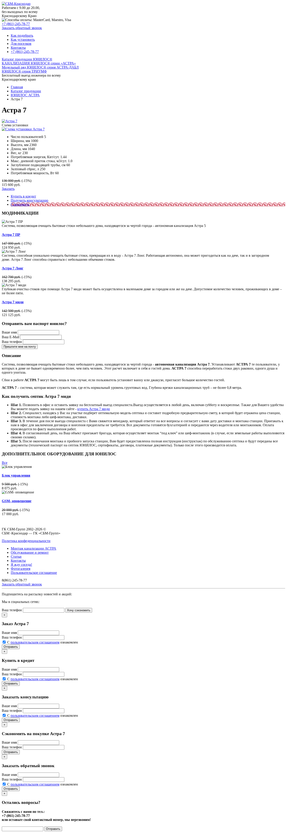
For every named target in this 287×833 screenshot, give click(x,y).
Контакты (18, 48)
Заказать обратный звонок (22, 28)
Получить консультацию (29, 200)
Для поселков (21, 43)
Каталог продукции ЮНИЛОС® (27, 59)
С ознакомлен (42, 642)
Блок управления (16, 475)
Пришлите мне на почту (20, 346)
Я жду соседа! (21, 564)
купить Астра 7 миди (93, 409)
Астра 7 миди (13, 302)
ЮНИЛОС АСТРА (25, 95)
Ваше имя (9, 332)
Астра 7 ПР (11, 235)
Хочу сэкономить (78, 610)
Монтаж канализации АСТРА (33, 548)
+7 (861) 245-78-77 (16, 24)
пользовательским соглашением (35, 642)
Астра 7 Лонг (12, 268)
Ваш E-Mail (10, 337)
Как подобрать (22, 35)
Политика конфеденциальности (26, 541)
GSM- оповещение (16, 501)
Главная (17, 87)
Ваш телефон (12, 342)
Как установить (23, 39)
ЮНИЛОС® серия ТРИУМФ (24, 71)
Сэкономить (20, 204)
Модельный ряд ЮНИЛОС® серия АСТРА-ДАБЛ (40, 67)
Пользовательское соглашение (34, 573)
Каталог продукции (26, 91)
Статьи (16, 556)
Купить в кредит (23, 196)
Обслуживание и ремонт (30, 552)
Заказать (8, 189)
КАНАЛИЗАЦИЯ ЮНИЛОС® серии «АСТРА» (39, 63)
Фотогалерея (20, 568)
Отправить (11, 646)
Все (4, 463)
